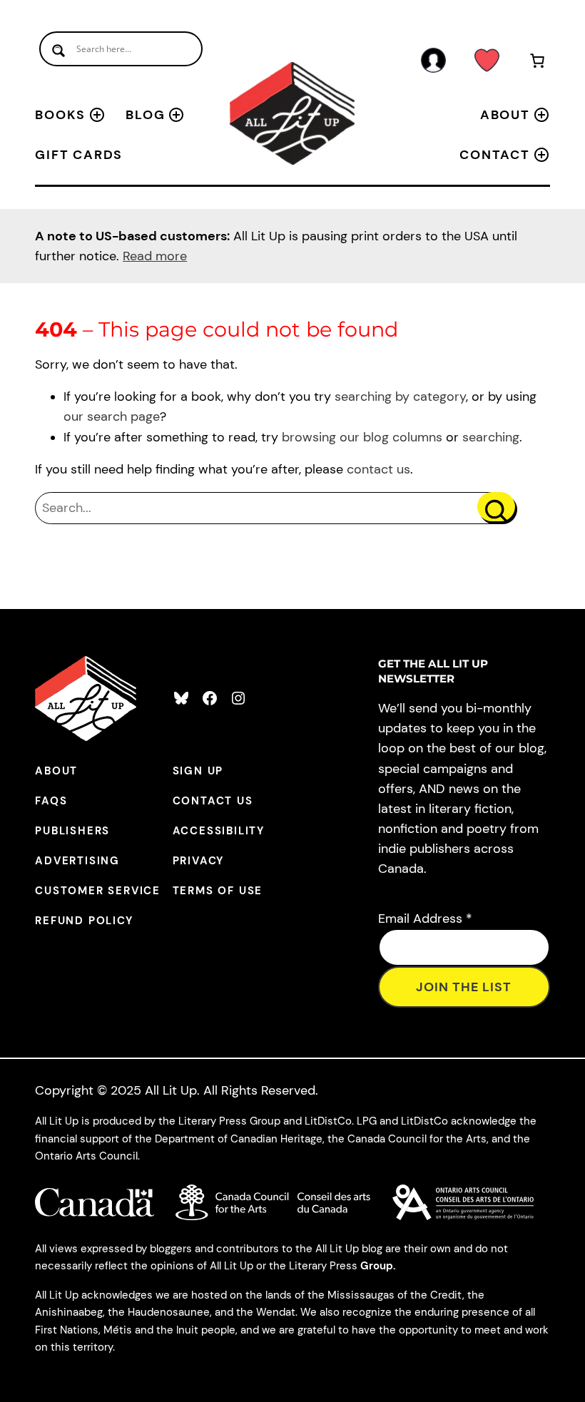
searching (490, 437)
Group (376, 1266)
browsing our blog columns (362, 437)
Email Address (425, 918)
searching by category (400, 396)
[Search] (496, 506)
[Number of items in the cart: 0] (537, 63)
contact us (378, 469)
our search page (111, 416)
